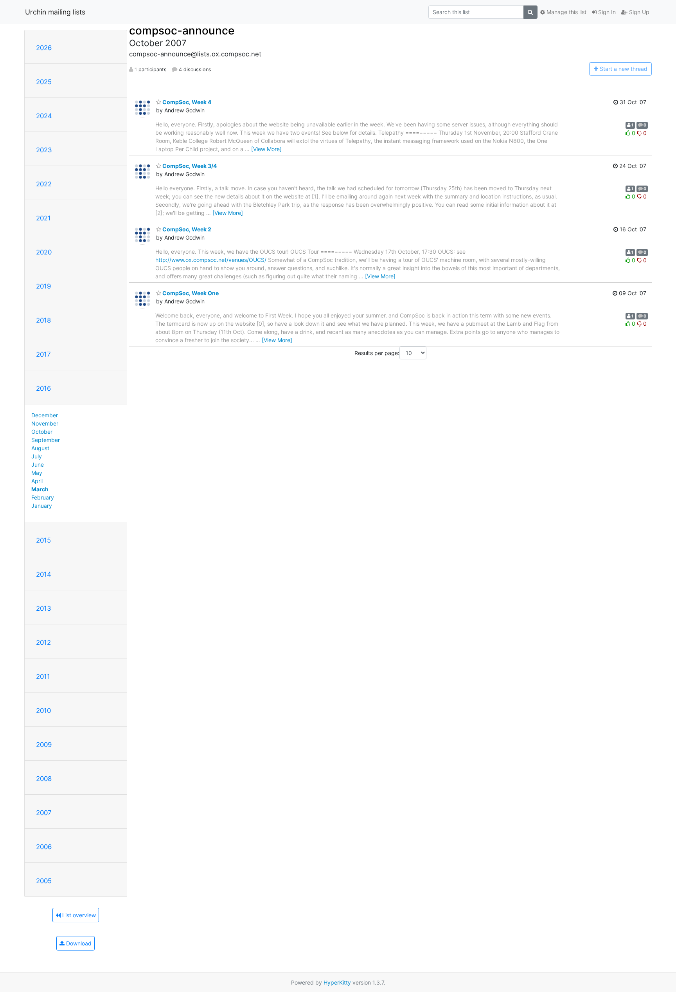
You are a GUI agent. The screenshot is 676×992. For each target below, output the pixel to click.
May (36, 472)
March (40, 489)
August (40, 448)
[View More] (266, 149)
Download (78, 943)
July (36, 456)
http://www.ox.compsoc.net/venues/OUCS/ (210, 259)
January (41, 505)
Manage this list (565, 12)
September (45, 439)
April (37, 481)
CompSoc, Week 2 (186, 229)
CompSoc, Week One (190, 293)
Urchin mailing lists (55, 12)
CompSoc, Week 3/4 (189, 165)
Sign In (606, 12)
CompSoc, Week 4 (186, 102)
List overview (78, 915)
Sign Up (638, 12)
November (44, 423)
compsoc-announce (181, 30)
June (37, 464)
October (41, 431)
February (42, 497)
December (44, 415)
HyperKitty (337, 982)
